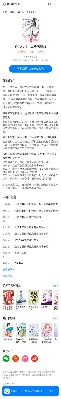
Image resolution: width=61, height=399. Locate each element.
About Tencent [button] (19, 372)
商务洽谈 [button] (42, 372)
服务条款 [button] (32, 372)
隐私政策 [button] (7, 276)
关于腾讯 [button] (7, 372)
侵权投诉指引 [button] (47, 374)
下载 (51, 391)
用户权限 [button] (26, 374)
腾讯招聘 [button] (51, 372)
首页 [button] (5, 12)
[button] (11, 4)
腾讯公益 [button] (7, 374)
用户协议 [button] (7, 378)
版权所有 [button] (16, 374)
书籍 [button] (12, 12)
